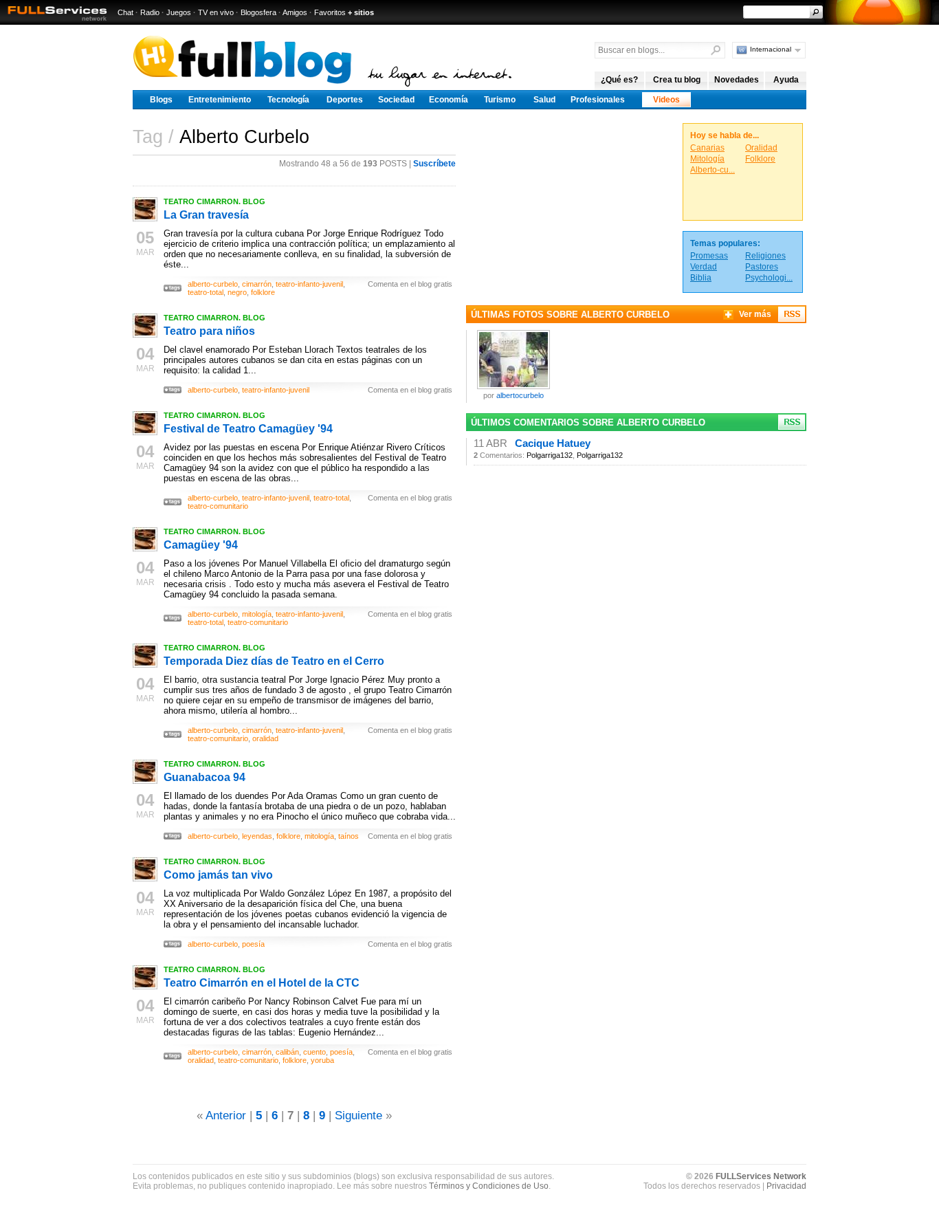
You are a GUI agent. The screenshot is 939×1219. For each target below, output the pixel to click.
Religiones (765, 256)
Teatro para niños (209, 331)
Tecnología (288, 100)
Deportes (345, 100)
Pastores (761, 267)
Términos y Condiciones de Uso (489, 1186)
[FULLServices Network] (53, 22)
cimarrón (257, 284)
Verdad (703, 267)
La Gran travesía (206, 215)
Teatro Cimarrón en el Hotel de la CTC (262, 983)
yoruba (322, 1060)
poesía (253, 944)
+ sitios (361, 12)
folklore (263, 292)
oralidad (265, 738)
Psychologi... (769, 278)
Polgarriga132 (550, 455)
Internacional (770, 49)
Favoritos (330, 12)
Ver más (755, 314)
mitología (257, 614)
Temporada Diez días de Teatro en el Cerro (274, 661)
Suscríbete (434, 163)
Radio (149, 12)
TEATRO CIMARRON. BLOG (214, 201)
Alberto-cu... (712, 170)
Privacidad (786, 1186)
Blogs (161, 100)
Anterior (226, 1115)
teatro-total (205, 292)
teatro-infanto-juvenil (309, 284)
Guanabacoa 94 (204, 777)
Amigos (295, 12)
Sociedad (396, 100)
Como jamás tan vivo (218, 875)
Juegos (178, 12)
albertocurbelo (520, 395)
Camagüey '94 (201, 545)
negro (237, 292)
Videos (666, 100)
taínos (348, 836)
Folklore (760, 159)
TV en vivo (216, 12)
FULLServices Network (761, 1176)
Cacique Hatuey (552, 443)
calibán (287, 1052)
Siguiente (358, 1115)
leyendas (257, 836)
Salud (544, 100)
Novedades (736, 80)
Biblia (700, 278)
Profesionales (598, 100)
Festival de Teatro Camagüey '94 (248, 429)
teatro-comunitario (218, 506)
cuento (314, 1052)
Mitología (707, 159)
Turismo (500, 100)
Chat (125, 12)
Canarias (707, 148)
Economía (448, 100)
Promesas (709, 256)
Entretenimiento (219, 100)
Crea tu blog (676, 80)
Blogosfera (258, 12)
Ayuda (786, 80)
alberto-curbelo (213, 284)
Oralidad (761, 148)
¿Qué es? (619, 80)
